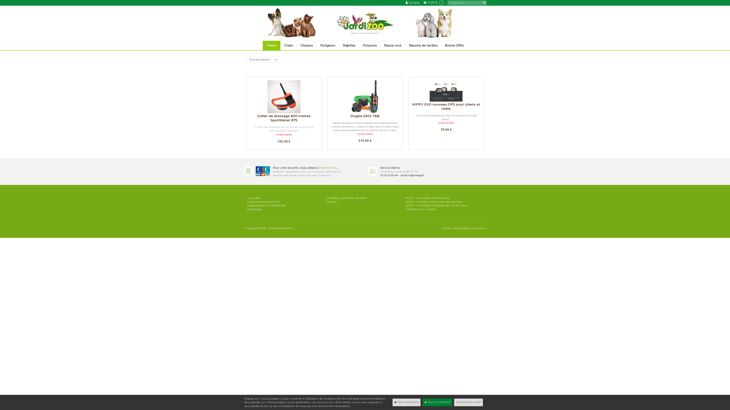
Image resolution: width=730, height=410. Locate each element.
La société (254, 198)
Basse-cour (393, 45)
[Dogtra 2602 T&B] (365, 112)
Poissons (370, 45)
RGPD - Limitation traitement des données (433, 201)
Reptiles (349, 45)
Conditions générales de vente (346, 198)
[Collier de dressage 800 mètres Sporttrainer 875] (283, 112)
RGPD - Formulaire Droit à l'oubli (427, 198)
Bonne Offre (454, 45)
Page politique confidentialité (266, 205)
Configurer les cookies (420, 209)
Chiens (271, 45)
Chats (288, 45)
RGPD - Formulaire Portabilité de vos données (436, 205)
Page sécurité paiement (263, 201)
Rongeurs (327, 45)
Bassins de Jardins (423, 45)
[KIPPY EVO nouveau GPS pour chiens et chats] (446, 100)
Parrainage (254, 209)
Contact (331, 201)
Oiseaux (307, 45)
